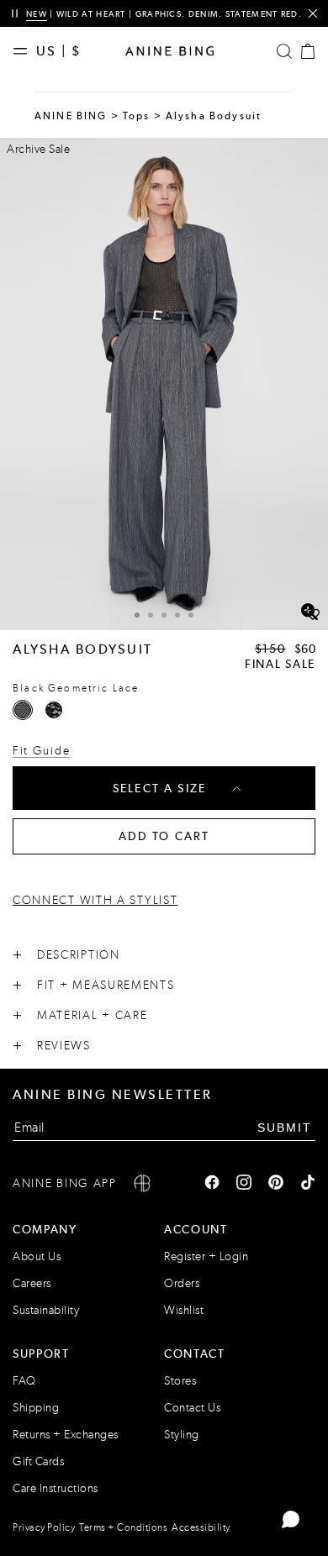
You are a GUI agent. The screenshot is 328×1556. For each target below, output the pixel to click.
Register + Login (206, 1256)
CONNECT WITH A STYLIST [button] (95, 900)
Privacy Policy (44, 1527)
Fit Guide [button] (41, 751)
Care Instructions (55, 1488)
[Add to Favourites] (313, 615)
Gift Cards (38, 1461)
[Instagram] (243, 1184)
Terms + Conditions (123, 1527)
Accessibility (201, 1527)
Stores (180, 1381)
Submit (284, 1127)
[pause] (14, 13)
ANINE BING (71, 116)
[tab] (137, 613)
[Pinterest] (275, 1184)
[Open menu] (24, 51)
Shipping (36, 1408)
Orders (181, 1283)
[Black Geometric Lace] (23, 710)
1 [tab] (137, 615)
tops (137, 116)
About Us (37, 1256)
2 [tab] (150, 615)
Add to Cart (164, 836)
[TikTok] (307, 1184)
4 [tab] (177, 615)
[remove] (312, 13)
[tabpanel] (164, 384)
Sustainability (46, 1310)
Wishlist (184, 1310)
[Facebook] (212, 1184)
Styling (181, 1434)
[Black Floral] (54, 710)
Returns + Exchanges (66, 1434)
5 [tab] (190, 615)
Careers (32, 1283)
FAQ (24, 1381)
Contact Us (192, 1408)
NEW (36, 13)
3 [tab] (164, 615)
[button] (164, 384)
